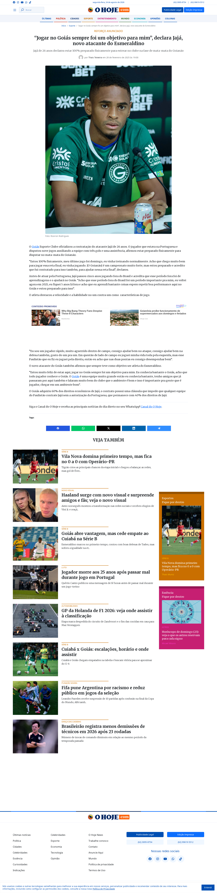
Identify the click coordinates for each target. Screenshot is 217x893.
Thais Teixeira (95, 57)
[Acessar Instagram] (18, 2)
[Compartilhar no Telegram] (159, 428)
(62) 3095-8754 (179, 2)
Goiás (35, 246)
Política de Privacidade (104, 888)
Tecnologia (57, 852)
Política (61, 18)
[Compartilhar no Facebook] (58, 428)
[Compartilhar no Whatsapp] (83, 428)
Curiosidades (20, 864)
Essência (17, 858)
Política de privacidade (101, 864)
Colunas (170, 18)
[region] (108, 887)
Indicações (19, 870)
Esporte (88, 18)
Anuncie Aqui (96, 852)
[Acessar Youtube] (22, 2)
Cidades (74, 18)
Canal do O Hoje (151, 406)
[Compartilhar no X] (108, 428)
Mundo (125, 18)
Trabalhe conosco (98, 840)
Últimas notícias (22, 835)
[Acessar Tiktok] (30, 2)
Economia (140, 18)
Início (64, 25)
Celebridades (20, 852)
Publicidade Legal (145, 834)
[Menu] (15, 10)
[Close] (214, 884)
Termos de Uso (97, 870)
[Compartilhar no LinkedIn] (134, 428)
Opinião (55, 858)
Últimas (46, 18)
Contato (93, 846)
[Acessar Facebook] (14, 2)
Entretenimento (107, 18)
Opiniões (155, 18)
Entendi (208, 887)
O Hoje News (96, 835)
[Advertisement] (181, 468)
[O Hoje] (108, 10)
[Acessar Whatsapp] (26, 2)
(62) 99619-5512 (197, 2)
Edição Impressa (185, 834)
